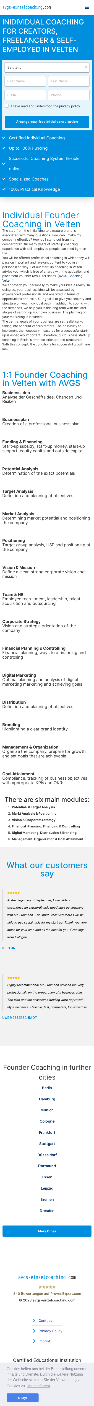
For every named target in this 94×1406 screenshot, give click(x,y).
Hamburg (47, 1099)
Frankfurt (47, 1132)
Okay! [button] (22, 1398)
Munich (47, 1110)
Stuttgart (47, 1143)
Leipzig (47, 1188)
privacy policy (69, 106)
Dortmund (47, 1166)
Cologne (47, 1121)
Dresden (47, 1210)
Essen (47, 1177)
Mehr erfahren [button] (38, 1386)
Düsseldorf (47, 1155)
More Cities (47, 1231)
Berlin (47, 1087)
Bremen (47, 1199)
